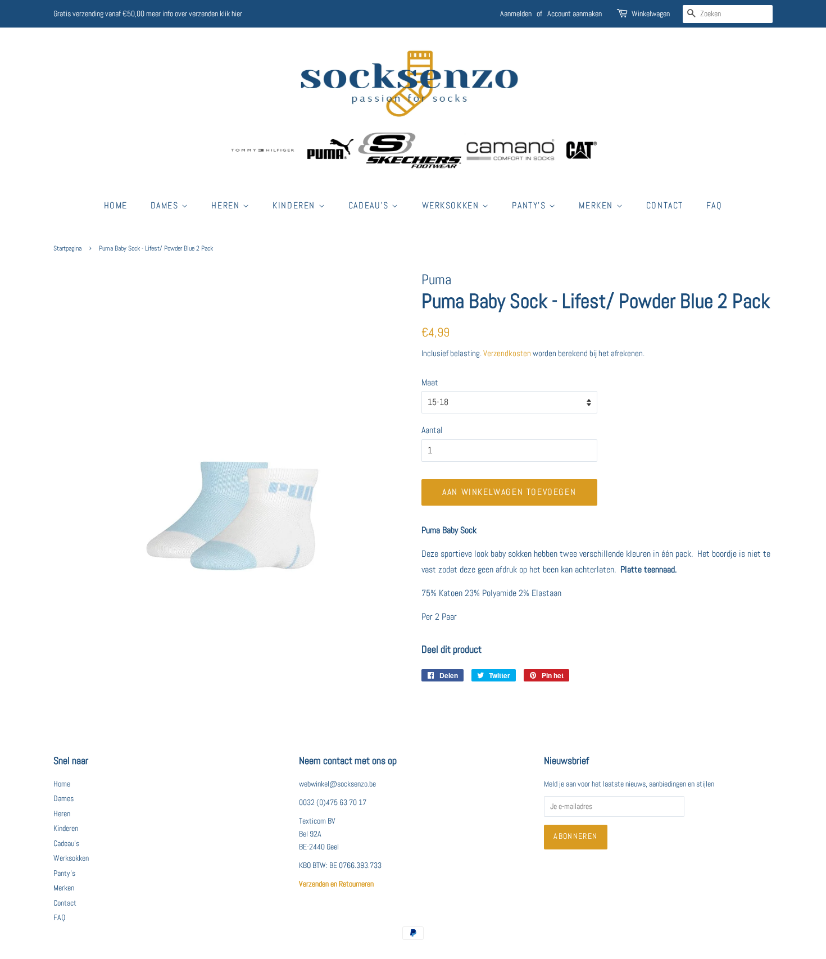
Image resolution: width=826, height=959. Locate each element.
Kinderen (295, 205)
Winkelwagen (651, 13)
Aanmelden (516, 13)
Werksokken (452, 205)
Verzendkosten (507, 353)
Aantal (432, 430)
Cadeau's (370, 205)
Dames (166, 205)
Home (116, 205)
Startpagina (67, 248)
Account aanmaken (574, 13)
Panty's (530, 205)
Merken (597, 205)
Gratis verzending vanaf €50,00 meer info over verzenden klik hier (147, 13)
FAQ (714, 205)
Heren (227, 205)
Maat (429, 382)
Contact (664, 205)
